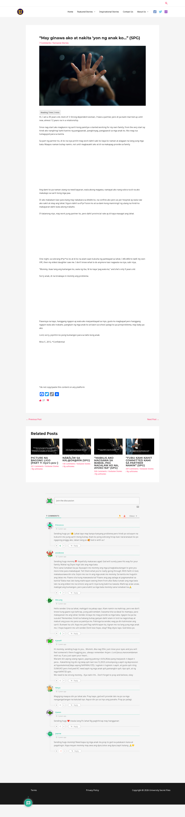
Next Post (153, 419)
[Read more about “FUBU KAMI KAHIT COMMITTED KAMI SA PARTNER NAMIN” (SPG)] (140, 446)
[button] (166, 3)
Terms (34, 790)
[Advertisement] (92, 166)
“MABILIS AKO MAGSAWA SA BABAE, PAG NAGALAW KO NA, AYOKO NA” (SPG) (106, 462)
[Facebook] (155, 12)
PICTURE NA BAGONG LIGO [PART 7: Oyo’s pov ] (44, 460)
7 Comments (45, 43)
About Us (141, 11)
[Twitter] (160, 12)
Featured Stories (85, 11)
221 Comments (37, 466)
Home (70, 11)
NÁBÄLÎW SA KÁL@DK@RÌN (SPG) (76, 459)
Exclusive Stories (61, 43)
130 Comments (68, 463)
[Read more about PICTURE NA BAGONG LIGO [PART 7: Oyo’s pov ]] (45, 446)
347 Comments (132, 469)
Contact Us (128, 11)
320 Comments (100, 471)
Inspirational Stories (109, 11)
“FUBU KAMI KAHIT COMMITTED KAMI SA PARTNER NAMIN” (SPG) (139, 461)
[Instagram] (166, 12)
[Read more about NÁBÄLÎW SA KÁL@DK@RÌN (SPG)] (76, 446)
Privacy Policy (92, 790)
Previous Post (34, 419)
